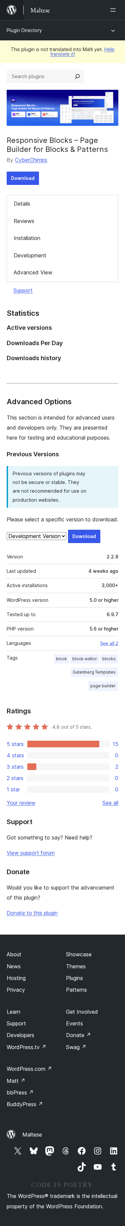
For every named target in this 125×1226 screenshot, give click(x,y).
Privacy (16, 989)
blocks (109, 658)
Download (23, 178)
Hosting (16, 978)
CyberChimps (31, 160)
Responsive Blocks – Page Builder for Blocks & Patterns (57, 144)
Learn (13, 1011)
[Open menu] (114, 10)
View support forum (31, 852)
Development (30, 255)
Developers (20, 1035)
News (14, 966)
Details (22, 203)
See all (110, 802)
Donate (78, 1035)
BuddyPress (25, 1104)
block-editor (84, 658)
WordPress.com (29, 1068)
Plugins (74, 978)
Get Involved (82, 1011)
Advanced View (33, 272)
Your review (21, 802)
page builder (103, 685)
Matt (16, 1080)
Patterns (76, 989)
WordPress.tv (26, 1047)
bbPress (20, 1092)
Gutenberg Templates (94, 672)
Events (74, 1023)
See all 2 (109, 643)
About (14, 954)
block (61, 658)
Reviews (24, 221)
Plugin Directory (24, 30)
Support (23, 290)
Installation (27, 238)
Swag (76, 1047)
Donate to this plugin (32, 913)
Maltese (32, 1134)
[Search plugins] (77, 76)
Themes (76, 966)
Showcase (79, 954)
